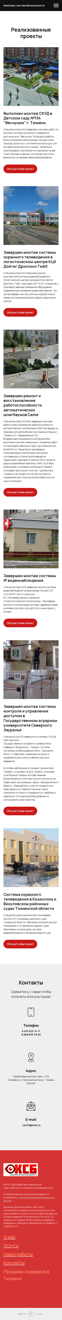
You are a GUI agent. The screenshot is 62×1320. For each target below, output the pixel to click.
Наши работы (18, 1254)
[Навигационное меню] (56, 5)
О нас (9, 1237)
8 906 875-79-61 (31, 1034)
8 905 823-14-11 (31, 1031)
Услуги (11, 1245)
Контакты (14, 1263)
